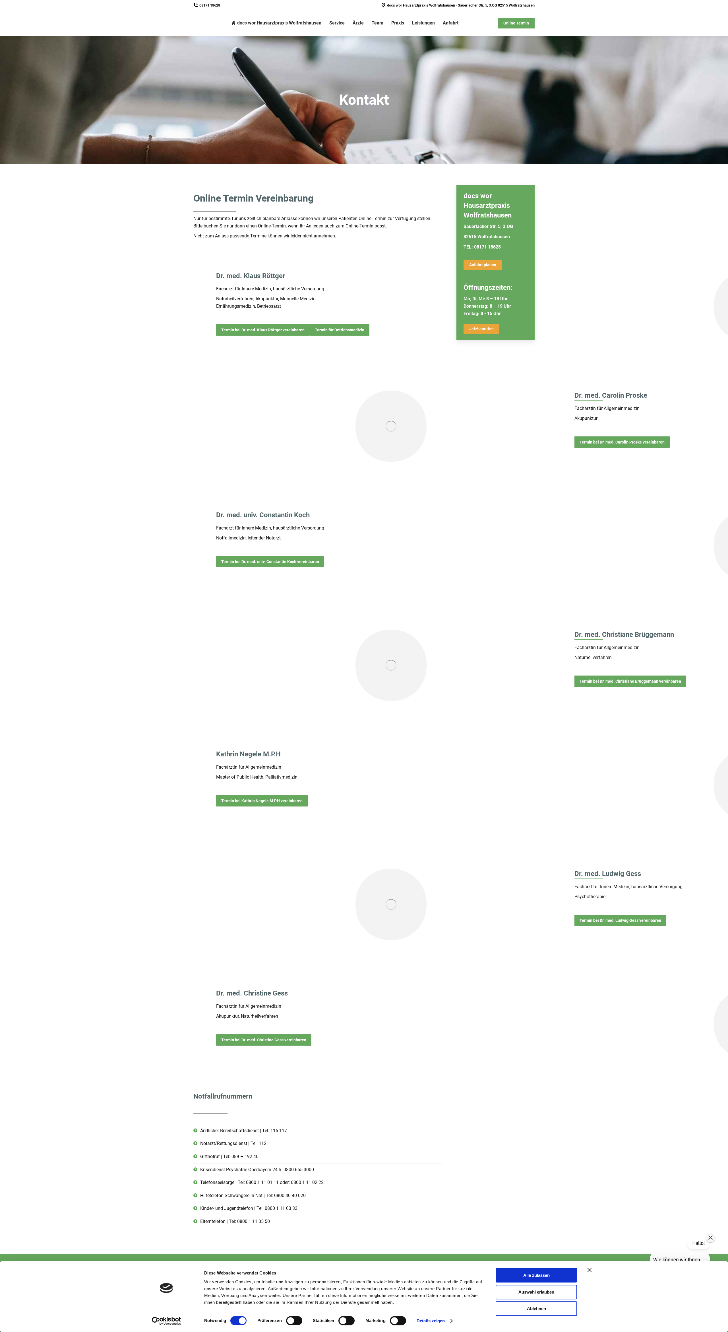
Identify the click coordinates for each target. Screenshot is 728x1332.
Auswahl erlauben (536, 1292)
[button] (710, 1237)
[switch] (294, 1320)
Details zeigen (431, 1320)
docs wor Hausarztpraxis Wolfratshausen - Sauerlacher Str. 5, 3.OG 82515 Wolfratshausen (461, 5)
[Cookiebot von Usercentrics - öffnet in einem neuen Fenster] (166, 1321)
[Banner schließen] (590, 1270)
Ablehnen (536, 1308)
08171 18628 (209, 5)
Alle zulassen (536, 1275)
